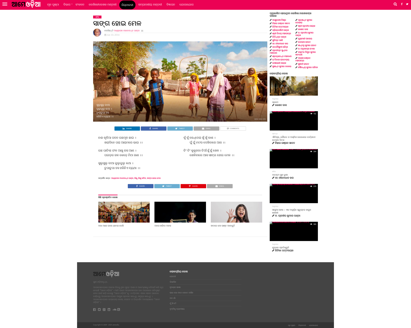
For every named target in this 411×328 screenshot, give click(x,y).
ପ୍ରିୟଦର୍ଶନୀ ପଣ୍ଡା (280, 30)
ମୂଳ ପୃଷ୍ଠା (53, 4)
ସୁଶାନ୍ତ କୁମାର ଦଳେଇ (281, 66)
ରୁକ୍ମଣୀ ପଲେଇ (305, 39)
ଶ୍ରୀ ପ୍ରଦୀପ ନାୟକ (306, 26)
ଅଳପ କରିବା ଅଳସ (162, 225)
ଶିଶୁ (135, 178)
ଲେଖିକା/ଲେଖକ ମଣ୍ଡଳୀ (103, 4)
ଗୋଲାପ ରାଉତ (304, 42)
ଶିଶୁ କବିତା (142, 178)
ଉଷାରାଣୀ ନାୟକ (279, 63)
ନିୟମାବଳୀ (127, 5)
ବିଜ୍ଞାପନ (170, 4)
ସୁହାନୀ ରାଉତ (303, 64)
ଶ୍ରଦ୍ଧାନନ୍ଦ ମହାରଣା (282, 56)
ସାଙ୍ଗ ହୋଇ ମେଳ (154, 178)
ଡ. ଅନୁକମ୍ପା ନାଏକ (306, 49)
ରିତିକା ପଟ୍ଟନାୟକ (280, 27)
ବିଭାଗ (66, 4)
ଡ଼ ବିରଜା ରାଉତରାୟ (280, 60)
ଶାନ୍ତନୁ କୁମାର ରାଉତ (307, 45)
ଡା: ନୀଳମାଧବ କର (280, 44)
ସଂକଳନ (79, 4)
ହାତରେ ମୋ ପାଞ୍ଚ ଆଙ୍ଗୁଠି (223, 225)
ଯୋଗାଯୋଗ (186, 4)
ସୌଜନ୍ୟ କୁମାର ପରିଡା (308, 67)
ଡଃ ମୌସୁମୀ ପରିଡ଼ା (280, 47)
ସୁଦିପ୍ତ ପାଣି (277, 40)
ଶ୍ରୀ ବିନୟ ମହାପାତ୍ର (281, 33)
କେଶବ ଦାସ (303, 29)
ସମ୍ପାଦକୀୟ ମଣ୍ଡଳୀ (150, 4)
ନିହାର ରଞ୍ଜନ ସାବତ (281, 23)
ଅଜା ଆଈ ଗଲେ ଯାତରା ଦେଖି (111, 225)
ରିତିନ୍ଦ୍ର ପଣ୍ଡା (279, 37)
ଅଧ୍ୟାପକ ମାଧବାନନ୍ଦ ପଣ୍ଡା (127, 30)
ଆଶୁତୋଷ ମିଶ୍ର (279, 20)
